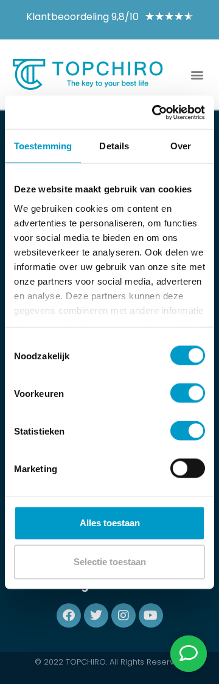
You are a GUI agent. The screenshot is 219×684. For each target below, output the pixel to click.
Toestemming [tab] (43, 146)
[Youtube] (151, 615)
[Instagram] (123, 615)
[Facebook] (69, 615)
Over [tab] (180, 146)
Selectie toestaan (110, 562)
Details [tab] (114, 146)
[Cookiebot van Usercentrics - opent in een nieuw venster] (154, 112)
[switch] (187, 393)
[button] (197, 74)
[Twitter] (96, 615)
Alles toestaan (110, 523)
